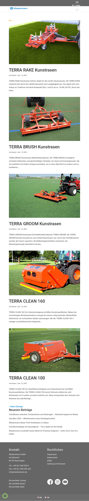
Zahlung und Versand (56, 464)
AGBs (49, 461)
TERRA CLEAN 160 (27, 301)
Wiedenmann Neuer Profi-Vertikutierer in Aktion (29, 423)
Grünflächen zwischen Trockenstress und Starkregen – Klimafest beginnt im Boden (43, 414)
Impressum (52, 454)
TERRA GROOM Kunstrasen (35, 223)
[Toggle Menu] (77, 2)
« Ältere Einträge (16, 406)
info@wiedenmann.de (18, 472)
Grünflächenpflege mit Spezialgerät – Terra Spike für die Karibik (35, 427)
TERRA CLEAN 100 (27, 378)
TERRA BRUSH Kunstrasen (34, 146)
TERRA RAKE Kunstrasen (33, 70)
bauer (14, 75)
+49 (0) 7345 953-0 (21, 466)
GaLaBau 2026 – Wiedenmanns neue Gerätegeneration (32, 418)
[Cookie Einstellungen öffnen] (5, 498)
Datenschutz (52, 457)
